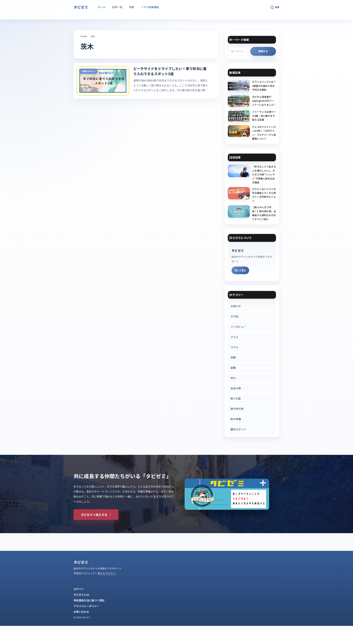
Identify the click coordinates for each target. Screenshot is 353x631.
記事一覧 (117, 7)
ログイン (79, 589)
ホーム (102, 7)
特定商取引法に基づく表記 (89, 600)
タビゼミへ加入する (96, 514)
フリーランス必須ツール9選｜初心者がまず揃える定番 (264, 115)
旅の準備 (236, 419)
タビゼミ (81, 7)
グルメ (234, 337)
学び (233, 378)
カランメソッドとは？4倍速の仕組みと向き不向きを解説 (264, 85)
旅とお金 (236, 398)
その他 (234, 316)
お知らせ (236, 306)
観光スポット (89, 71)
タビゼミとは (81, 594)
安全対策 (236, 388)
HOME (83, 36)
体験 (233, 357)
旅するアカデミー (107, 573)
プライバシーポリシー (86, 606)
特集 (131, 7)
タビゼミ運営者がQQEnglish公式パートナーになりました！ (264, 100)
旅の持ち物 (237, 408)
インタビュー (238, 326)
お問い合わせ (81, 612)
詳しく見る (240, 270)
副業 (233, 367)
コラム (234, 347)
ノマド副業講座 (150, 7)
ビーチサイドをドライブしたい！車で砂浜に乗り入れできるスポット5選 (170, 71)
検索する (263, 51)
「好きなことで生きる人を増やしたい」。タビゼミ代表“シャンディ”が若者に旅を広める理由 (264, 174)
